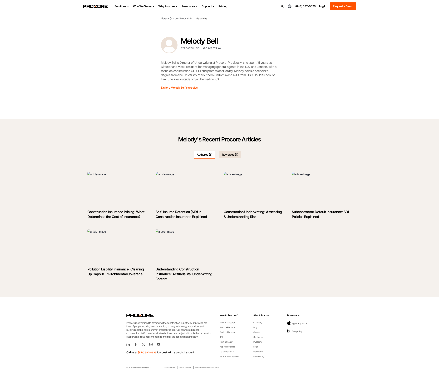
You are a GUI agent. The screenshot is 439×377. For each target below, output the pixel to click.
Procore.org (258, 356)
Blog (255, 327)
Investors (257, 342)
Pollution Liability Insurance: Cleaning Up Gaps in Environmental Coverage (115, 271)
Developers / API (227, 351)
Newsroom (258, 351)
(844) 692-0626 (305, 6)
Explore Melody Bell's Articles (179, 87)
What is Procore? (227, 322)
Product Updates (227, 332)
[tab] (204, 154)
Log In (322, 6)
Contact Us (258, 337)
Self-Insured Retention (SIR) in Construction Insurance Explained (181, 214)
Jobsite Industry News (229, 356)
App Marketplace (227, 346)
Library (165, 18)
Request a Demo (343, 6)
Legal (255, 346)
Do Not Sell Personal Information (207, 367)
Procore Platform (227, 327)
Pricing (223, 6)
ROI (221, 337)
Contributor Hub (182, 18)
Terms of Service (185, 367)
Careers (256, 332)
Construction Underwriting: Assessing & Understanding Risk (253, 214)
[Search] (282, 6)
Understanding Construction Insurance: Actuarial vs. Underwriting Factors (184, 274)
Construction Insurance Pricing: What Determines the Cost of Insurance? (116, 214)
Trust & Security (226, 342)
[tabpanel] (219, 227)
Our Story (257, 322)
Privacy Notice (170, 367)
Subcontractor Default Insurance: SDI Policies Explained (320, 214)
